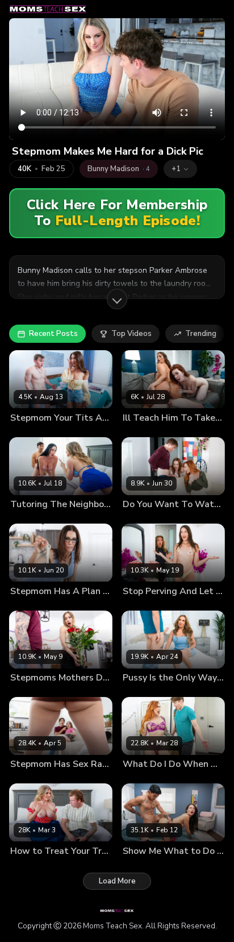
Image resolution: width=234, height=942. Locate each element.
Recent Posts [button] (53, 334)
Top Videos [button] (131, 334)
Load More (117, 881)
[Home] (48, 9)
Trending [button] (200, 334)
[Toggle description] (117, 299)
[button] (180, 169)
